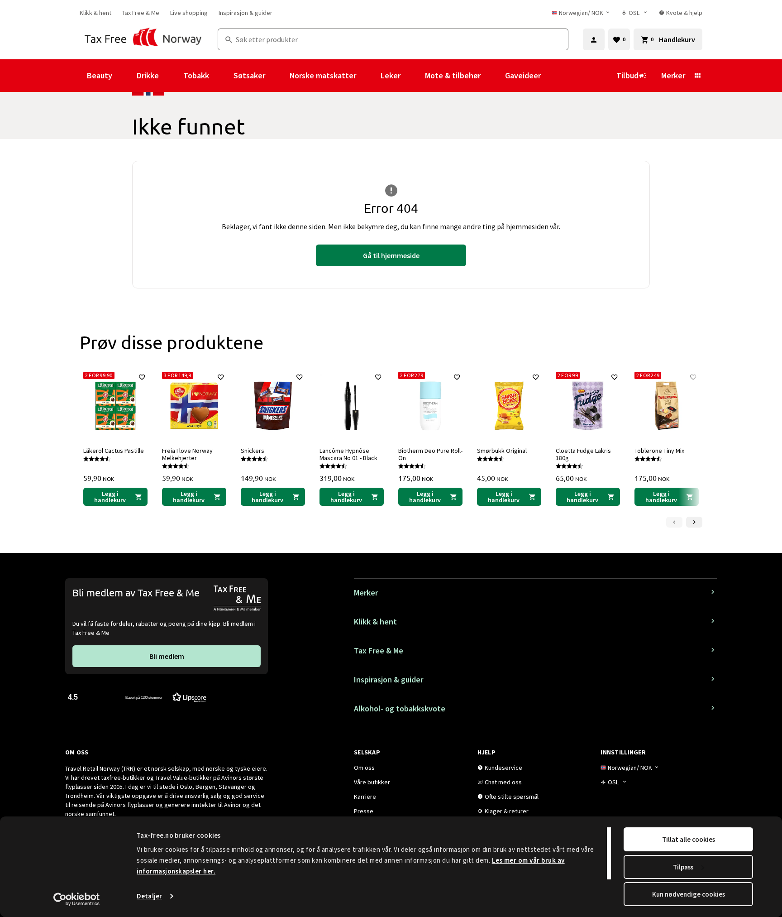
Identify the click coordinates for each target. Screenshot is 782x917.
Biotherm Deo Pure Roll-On (430, 454)
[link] (95, 12)
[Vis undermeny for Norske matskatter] (368, 75)
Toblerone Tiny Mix (659, 450)
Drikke (148, 75)
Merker (673, 75)
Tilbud (627, 75)
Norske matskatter (323, 75)
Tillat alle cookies (688, 839)
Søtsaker (249, 75)
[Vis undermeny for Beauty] (124, 75)
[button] (137, 697)
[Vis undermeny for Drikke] (171, 75)
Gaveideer (523, 75)
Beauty (99, 75)
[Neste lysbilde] (694, 522)
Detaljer (149, 896)
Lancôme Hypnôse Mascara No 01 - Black (348, 454)
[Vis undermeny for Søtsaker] (277, 75)
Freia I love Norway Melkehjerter (187, 454)
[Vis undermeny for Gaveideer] (553, 75)
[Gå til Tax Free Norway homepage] (143, 39)
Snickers (252, 450)
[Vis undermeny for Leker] (413, 75)
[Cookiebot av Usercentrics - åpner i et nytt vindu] (76, 899)
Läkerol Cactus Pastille (113, 450)
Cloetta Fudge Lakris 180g (583, 454)
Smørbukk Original (502, 450)
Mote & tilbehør (453, 75)
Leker (391, 75)
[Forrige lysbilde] (674, 522)
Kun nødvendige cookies (688, 894)
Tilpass (683, 867)
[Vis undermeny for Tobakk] (221, 75)
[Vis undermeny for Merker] (697, 75)
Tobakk (196, 75)
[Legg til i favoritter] (142, 377)
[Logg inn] (594, 39)
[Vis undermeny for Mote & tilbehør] (493, 75)
